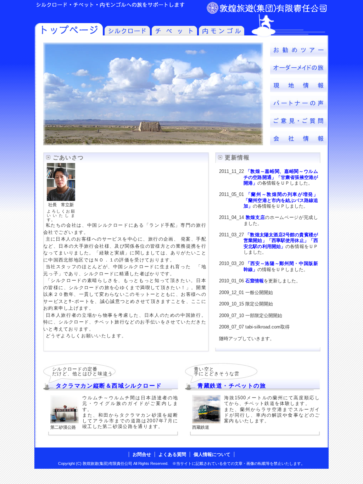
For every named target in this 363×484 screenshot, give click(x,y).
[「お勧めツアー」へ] (298, 55)
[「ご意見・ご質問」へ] (298, 126)
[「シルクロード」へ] (127, 33)
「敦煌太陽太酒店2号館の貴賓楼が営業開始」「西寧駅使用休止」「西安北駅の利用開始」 (281, 240)
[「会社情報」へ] (298, 143)
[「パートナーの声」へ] (298, 108)
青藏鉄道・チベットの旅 (231, 386)
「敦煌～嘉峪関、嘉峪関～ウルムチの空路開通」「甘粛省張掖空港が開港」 (281, 177)
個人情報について (212, 454)
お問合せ (142, 454)
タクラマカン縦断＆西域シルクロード (109, 386)
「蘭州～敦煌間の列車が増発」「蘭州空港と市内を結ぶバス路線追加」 (281, 200)
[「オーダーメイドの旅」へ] (298, 72)
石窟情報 (254, 280)
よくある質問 (172, 454)
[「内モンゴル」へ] (221, 33)
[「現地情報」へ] (298, 90)
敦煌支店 (255, 217)
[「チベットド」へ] (174, 33)
